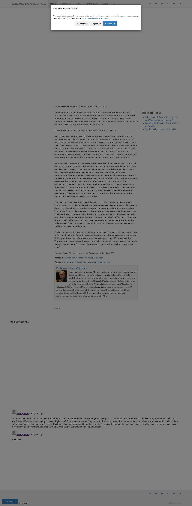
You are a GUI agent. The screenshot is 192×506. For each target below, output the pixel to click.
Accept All (110, 23)
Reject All (96, 23)
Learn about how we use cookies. (95, 18)
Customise (82, 23)
